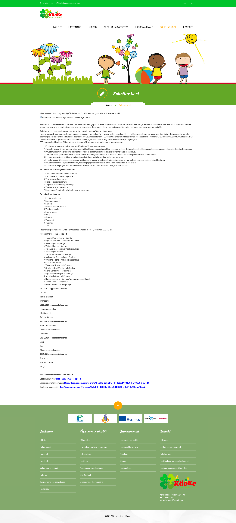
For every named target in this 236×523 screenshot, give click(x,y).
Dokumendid (45, 447)
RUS (192, 3)
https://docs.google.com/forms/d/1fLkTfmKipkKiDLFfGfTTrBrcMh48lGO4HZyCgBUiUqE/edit (106, 383)
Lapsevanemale (144, 27)
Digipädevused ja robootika (91, 482)
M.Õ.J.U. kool (85, 475)
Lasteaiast (74, 27)
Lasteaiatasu (125, 468)
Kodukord (124, 454)
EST (185, 3)
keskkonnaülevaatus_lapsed (68, 379)
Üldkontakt (164, 440)
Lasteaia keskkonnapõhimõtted (173, 468)
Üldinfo (43, 440)
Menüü (123, 461)
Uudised (92, 27)
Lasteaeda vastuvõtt (129, 440)
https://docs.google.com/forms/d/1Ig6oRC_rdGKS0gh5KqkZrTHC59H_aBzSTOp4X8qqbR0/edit (101, 387)
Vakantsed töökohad (49, 468)
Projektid (44, 461)
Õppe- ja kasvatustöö (116, 27)
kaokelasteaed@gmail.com (69, 3)
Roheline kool (168, 27)
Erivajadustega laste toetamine (93, 447)
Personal (44, 454)
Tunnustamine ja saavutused (52, 482)
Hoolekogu (44, 489)
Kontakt (188, 27)
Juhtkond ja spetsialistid (170, 447)
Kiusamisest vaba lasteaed (91, 468)
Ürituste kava (85, 454)
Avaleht (57, 27)
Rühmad (43, 475)
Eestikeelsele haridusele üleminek (174, 461)
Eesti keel (84, 461)
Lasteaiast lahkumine (129, 447)
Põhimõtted (85, 440)
